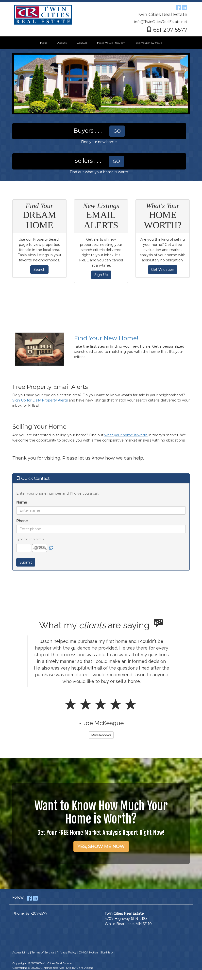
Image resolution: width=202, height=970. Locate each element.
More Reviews (101, 735)
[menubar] (101, 43)
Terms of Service (43, 952)
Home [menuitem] (43, 42)
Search (39, 269)
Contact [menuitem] (82, 42)
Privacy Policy (66, 952)
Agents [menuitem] (62, 42)
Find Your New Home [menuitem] (148, 42)
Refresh (51, 548)
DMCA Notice (88, 952)
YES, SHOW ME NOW (101, 846)
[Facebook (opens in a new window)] (178, 6)
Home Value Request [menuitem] (111, 42)
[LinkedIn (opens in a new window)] (184, 6)
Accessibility (20, 952)
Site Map (106, 952)
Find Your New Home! (106, 338)
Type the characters (30, 539)
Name (21, 502)
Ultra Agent (84, 968)
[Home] (43, 14)
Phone (22, 521)
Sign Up (101, 275)
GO (117, 131)
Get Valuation (162, 269)
